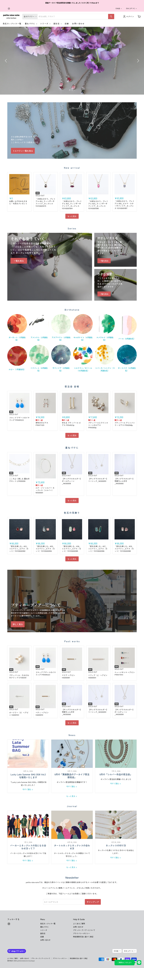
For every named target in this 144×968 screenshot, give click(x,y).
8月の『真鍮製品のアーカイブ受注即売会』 (72, 776)
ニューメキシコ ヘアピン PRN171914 (125, 673)
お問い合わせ (78, 23)
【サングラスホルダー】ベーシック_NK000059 (98, 479)
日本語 (117, 8)
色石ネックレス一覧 (12, 23)
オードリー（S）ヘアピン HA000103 (18, 713)
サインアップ (93, 901)
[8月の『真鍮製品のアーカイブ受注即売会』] (72, 754)
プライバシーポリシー (81, 933)
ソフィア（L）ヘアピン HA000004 (97, 676)
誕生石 (56, 23)
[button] (6, 60)
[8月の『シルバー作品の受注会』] (116, 754)
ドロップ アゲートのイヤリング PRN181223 (19, 418)
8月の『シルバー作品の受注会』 (116, 774)
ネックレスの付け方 (116, 845)
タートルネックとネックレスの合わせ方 (72, 847)
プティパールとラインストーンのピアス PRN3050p (98, 425)
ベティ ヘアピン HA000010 (42, 713)
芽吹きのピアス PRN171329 (42, 423)
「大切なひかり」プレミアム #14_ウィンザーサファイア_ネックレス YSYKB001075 (45, 202)
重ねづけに (30, 23)
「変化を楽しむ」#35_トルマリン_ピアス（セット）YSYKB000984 (45, 548)
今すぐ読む (27, 789)
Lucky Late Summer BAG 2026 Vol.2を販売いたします (28, 776)
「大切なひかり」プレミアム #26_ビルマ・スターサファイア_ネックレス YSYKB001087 (124, 205)
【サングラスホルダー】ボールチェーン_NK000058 (72, 481)
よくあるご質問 (79, 923)
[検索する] (111, 16)
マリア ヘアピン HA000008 (68, 676)
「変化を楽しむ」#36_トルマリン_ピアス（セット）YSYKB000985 (71, 548)
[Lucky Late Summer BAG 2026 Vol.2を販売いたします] (28, 754)
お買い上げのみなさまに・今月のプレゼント (18, 202)
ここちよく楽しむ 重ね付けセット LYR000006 (19, 479)
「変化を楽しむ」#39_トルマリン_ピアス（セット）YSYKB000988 (124, 548)
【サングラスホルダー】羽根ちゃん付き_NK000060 (124, 481)
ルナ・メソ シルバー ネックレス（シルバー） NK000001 (45, 490)
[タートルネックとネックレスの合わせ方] (72, 825)
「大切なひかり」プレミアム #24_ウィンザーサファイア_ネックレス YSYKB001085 (98, 205)
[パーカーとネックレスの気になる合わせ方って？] (28, 825)
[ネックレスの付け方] (116, 825)
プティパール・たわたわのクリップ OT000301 (19, 676)
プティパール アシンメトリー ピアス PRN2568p (125, 423)
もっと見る (72, 216)
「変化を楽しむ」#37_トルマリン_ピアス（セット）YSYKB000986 (97, 548)
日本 (130, 8)
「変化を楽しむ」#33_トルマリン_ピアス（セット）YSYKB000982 (18, 548)
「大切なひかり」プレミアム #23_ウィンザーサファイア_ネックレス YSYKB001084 (72, 205)
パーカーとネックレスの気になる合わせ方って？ (28, 847)
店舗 (67, 23)
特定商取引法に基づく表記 (83, 936)
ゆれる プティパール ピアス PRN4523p (71, 423)
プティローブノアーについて (84, 930)
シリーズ (44, 23)
